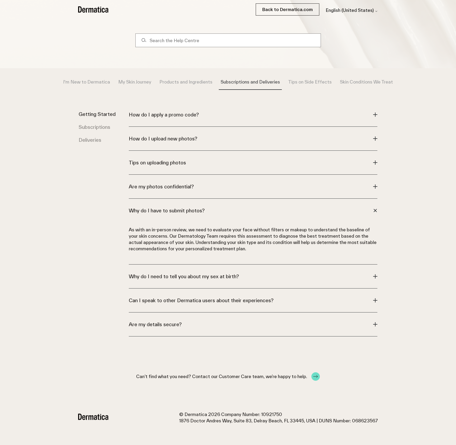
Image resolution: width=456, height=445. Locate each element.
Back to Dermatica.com (287, 9)
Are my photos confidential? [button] (161, 186)
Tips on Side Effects (310, 81)
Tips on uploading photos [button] (157, 162)
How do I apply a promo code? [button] (164, 115)
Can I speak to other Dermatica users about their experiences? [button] (201, 300)
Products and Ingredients (185, 81)
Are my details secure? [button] (155, 324)
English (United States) (350, 10)
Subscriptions (94, 127)
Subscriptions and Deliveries (250, 81)
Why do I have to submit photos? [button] (167, 210)
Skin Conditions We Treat (366, 81)
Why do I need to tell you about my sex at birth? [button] (184, 276)
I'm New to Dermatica (86, 81)
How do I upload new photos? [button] (163, 138)
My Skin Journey (134, 81)
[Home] (93, 9)
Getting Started (97, 114)
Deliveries (90, 140)
